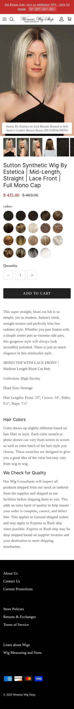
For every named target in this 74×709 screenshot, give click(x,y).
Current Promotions (18, 589)
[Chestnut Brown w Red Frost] (58, 216)
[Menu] (4, 18)
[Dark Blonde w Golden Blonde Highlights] (58, 228)
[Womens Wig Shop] (37, 19)
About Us (10, 573)
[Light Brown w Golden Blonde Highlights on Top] (45, 228)
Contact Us (11, 581)
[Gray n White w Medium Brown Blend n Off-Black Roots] (33, 253)
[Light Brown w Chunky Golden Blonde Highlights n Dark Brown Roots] (21, 240)
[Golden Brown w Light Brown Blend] (8, 228)
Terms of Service (16, 624)
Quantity (10, 266)
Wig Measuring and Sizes (22, 652)
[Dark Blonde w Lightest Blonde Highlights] (33, 240)
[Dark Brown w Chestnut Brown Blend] (21, 216)
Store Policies (13, 609)
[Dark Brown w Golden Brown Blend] (33, 216)
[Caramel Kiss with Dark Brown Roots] (21, 253)
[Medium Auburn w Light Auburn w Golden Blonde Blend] (8, 240)
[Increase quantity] (32, 275)
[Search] (13, 18)
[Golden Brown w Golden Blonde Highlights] (21, 228)
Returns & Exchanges (19, 617)
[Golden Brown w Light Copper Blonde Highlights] (8, 253)
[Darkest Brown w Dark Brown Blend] (8, 216)
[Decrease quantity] (8, 275)
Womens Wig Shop (24, 694)
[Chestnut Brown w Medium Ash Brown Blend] (45, 216)
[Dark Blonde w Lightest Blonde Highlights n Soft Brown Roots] (45, 240)
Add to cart (37, 293)
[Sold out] (33, 228)
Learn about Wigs (16, 645)
